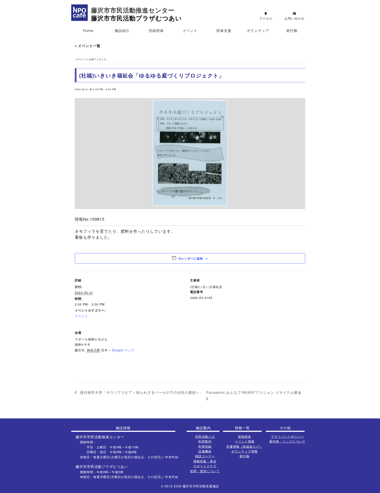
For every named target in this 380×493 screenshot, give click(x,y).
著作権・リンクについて (287, 441)
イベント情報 (244, 441)
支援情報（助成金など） (244, 446)
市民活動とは (205, 436)
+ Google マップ (121, 350)
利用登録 (205, 446)
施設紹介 (122, 30)
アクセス (265, 18)
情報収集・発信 (204, 461)
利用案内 (205, 441)
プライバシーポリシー (287, 436)
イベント (190, 30)
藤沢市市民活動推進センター (133, 10)
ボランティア (258, 30)
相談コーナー (205, 456)
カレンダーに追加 (190, 258)
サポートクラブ (204, 466)
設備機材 (205, 451)
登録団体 (156, 30)
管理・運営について (205, 471)
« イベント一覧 (87, 45)
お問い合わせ (294, 18)
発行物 (291, 30)
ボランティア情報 (244, 451)
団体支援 (223, 30)
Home (88, 30)
